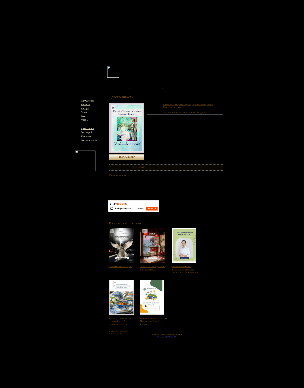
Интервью (86, 136)
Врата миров (87, 128)
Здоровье (167, 112)
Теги (83, 116)
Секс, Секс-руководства (200, 112)
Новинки (85, 104)
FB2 (135, 167)
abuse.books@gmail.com (166, 337)
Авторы (85, 108)
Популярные (87, 100)
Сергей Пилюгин (199, 105)
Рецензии (85, 140)
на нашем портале (151, 71)
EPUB (142, 167)
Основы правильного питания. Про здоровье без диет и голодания (153, 321)
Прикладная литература (180, 112)
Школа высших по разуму (120, 266)
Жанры (84, 119)
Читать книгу (126, 157)
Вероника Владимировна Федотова (177, 105)
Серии (84, 112)
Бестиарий (86, 132)
